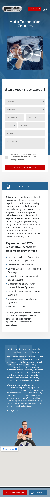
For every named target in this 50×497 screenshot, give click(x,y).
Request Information (15, 492)
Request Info (35, 9)
